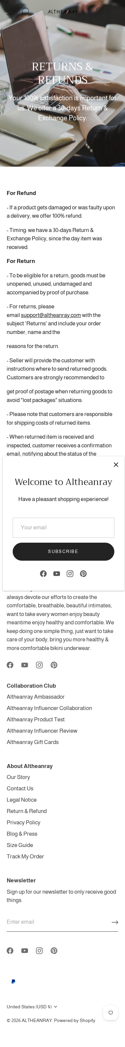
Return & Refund (27, 811)
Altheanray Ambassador (36, 697)
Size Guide (20, 845)
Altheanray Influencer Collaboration (49, 708)
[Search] (26, 12)
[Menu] (10, 12)
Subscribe (63, 551)
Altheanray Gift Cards (33, 742)
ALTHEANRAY (37, 1020)
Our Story (18, 777)
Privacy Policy (23, 822)
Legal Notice (22, 800)
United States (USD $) (29, 1006)
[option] (62, 83)
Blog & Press (22, 834)
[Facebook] (43, 573)
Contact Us (20, 788)
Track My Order (25, 856)
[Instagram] (70, 573)
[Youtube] (56, 573)
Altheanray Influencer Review (42, 731)
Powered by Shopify (74, 1020)
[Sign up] (115, 922)
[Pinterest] (83, 573)
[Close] (116, 464)
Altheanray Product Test (36, 719)
